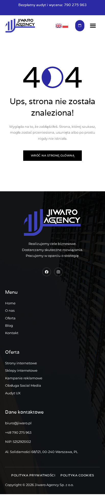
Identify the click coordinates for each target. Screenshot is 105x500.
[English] (59, 25)
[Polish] (65, 25)
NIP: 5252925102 (18, 442)
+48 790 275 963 (18, 432)
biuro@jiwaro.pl (18, 423)
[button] (93, 25)
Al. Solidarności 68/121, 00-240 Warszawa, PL (41, 452)
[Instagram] (58, 272)
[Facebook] (46, 272)
